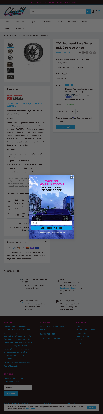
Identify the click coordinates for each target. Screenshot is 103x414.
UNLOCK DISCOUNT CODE (51, 228)
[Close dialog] (71, 177)
